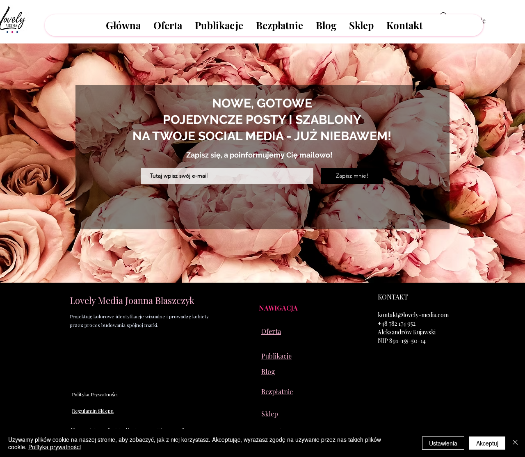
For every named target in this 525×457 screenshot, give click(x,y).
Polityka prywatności (54, 447)
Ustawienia (443, 443)
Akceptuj (487, 443)
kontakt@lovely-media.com (413, 315)
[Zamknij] (515, 443)
